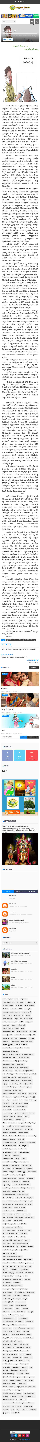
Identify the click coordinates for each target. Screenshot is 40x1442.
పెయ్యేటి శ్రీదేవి (19, 1204)
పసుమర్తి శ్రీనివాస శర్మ (18, 1191)
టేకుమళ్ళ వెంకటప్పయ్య (9, 1139)
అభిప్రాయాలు (29, 1022)
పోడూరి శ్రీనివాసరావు (8, 1211)
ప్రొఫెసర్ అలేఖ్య (7, 1220)
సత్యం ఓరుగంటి (22, 1383)
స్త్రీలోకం (12, 1409)
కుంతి (20, 1090)
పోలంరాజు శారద (7, 1214)
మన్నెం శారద (16, 1282)
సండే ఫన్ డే (19, 1380)
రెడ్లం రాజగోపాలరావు (19, 1328)
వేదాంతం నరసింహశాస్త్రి (25, 1354)
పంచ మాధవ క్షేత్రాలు (24, 1185)
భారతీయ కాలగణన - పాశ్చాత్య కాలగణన (22, 1263)
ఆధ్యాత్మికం (6, 1038)
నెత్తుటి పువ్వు (6, 1185)
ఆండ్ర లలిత (33, 1031)
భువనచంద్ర (28, 1266)
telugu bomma (29, 1005)
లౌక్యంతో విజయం (7, 1338)
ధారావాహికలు (7, 1175)
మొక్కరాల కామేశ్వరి (21, 1299)
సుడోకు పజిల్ (29, 1403)
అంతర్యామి (28, 1009)
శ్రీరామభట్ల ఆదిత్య (29, 1377)
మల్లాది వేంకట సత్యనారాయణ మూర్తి (12, 1286)
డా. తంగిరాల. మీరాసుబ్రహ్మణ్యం (26, 1142)
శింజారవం (24, 1367)
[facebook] (16, 1)
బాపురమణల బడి (8, 1227)
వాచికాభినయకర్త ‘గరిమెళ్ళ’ (10, 1344)
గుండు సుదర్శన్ (7, 1110)
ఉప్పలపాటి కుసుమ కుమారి (22, 1048)
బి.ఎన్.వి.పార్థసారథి (8, 1233)
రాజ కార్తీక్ (30, 1312)
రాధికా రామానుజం (18, 1315)
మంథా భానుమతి (22, 1276)
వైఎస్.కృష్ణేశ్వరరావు (8, 1360)
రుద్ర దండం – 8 (19, 1321)
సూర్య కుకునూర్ (28, 1406)
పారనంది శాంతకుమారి (9, 1194)
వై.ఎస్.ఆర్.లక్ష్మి (28, 1357)
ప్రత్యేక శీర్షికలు (19, 1217)
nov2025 (4, 673)
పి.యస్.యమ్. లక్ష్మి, (31, 35)
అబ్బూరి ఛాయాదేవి (18, 1022)
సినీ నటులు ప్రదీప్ (30, 1396)
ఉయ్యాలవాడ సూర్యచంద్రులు (10, 1051)
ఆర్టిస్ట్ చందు (23, 1038)
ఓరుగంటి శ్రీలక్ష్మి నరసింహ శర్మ (19, 1061)
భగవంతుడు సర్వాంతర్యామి (10, 1250)
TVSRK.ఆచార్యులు (8, 1005)
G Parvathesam (30, 1002)
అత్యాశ (13, 977)
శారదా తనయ (7, 1367)
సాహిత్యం (5, 1396)
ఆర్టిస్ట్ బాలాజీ (15, 1041)
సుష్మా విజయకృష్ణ (16, 1406)
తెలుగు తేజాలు (24, 1162)
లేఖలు (29, 1334)
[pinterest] (23, 1435)
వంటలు (17, 1338)
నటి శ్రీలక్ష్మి (21, 1178)
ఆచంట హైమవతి (7, 1035)
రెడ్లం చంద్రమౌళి (7, 1328)
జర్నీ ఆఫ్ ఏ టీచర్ (8, 1129)
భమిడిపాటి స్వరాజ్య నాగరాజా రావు (12, 1256)
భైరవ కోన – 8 (15, 1269)
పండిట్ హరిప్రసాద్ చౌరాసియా (11, 1188)
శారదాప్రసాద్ (16, 1367)
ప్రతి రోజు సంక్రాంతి (8, 1217)
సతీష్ (13, 1383)
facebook (23, 737)
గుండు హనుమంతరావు (19, 1110)
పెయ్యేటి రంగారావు (8, 1204)
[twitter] (18, 1)
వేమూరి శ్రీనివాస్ (17, 1357)
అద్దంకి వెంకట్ (18, 1018)
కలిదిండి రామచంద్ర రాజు (9, 1077)
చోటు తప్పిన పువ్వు (30, 1123)
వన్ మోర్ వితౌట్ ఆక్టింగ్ (9, 1341)
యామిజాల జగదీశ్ (8, 1305)
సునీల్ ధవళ (6, 1406)
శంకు (28, 1360)
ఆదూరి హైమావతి (19, 1035)
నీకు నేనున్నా (26, 1181)
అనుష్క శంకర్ (7, 1022)
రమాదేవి (17, 1308)
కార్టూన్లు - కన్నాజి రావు (16, 1084)
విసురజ (28, 1347)
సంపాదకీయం (6, 1383)
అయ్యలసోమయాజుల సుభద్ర (10, 1028)
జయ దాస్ (16, 1126)
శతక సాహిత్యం (7, 1364)
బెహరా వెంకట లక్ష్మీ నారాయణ (20, 1243)
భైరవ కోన (5, 1269)
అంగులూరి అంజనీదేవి (16, 1009)
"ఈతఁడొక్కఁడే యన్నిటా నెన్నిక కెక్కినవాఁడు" (15, 826)
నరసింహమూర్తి (30, 1178)
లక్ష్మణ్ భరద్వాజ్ (7, 1331)
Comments (8, 891)
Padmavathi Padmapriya (16, 920)
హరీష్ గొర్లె (25, 1409)
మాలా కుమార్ (7, 1295)
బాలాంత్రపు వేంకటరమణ (24, 1230)
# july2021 (9, 640)
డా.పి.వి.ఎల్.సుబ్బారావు (9, 1152)
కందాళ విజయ (24, 1067)
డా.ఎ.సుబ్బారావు (23, 1145)
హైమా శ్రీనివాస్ (15, 1413)
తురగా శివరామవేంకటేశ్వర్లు (10, 1162)
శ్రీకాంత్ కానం (14, 1370)
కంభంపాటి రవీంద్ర (7, 1071)
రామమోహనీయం (23, 1318)
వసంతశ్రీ (20, 1341)
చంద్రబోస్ (19, 1116)
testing (5, 1009)
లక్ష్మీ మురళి (26, 1331)
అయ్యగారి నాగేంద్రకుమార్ (18, 1025)
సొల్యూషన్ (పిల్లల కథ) (7, 709)
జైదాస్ (28, 1136)
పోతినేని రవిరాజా (21, 1211)
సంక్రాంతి (5, 1380)
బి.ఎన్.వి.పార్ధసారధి (21, 1233)
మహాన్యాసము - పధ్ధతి (9, 1289)
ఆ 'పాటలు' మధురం (22, 1031)
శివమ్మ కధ (6, 1370)
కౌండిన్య (26, 1103)
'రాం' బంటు (20, 1002)
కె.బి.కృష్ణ (32, 1097)
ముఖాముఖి (26, 1295)
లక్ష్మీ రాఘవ (6, 1334)
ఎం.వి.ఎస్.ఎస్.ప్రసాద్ (23, 1057)
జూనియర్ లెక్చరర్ (23, 1132)
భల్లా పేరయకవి (28, 1259)
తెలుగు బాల (6, 1165)
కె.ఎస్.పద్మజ (24, 1097)
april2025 (5, 694)
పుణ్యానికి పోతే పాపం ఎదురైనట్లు (19, 961)
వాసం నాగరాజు (24, 1344)
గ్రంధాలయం (31, 1113)
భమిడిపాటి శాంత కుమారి (9, 1253)
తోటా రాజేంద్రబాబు (26, 1165)
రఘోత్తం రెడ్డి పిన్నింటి (21, 1305)
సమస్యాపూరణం (18, 1390)
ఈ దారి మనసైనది (8, 1048)
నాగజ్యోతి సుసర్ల (16, 1181)
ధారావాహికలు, (22, 35)
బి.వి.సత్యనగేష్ (18, 1240)
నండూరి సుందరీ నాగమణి (10, 1178)
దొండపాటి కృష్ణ (21, 1171)
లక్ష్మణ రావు (30, 1328)
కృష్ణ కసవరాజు (7, 1097)
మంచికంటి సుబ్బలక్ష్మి (8, 1272)
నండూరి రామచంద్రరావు (19, 1175)
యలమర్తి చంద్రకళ (20, 1302)
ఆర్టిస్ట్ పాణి (31, 1038)
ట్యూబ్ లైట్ (21, 1139)
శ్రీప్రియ (27, 1373)
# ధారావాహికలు (18, 640)
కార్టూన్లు (5, 1084)
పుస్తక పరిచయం (7, 1201)
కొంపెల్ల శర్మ (6, 1100)
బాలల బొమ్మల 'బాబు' (9, 1230)
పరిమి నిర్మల (6, 1191)
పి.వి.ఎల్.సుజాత (20, 1198)
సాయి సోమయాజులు (29, 1393)
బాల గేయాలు (18, 1227)
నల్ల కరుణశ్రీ (6, 1181)
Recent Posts (20, 891)
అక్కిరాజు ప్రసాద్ (26, 1012)
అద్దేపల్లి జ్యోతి (28, 1018)
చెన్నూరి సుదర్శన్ (20, 1119)
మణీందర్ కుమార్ (17, 1279)
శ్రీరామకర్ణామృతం (17, 1377)
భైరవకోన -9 (24, 1269)
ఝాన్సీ (34, 1136)
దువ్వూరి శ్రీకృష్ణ (28, 1168)
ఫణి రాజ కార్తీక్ (18, 1220)
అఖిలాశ (28, 1015)
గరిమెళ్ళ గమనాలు (22, 1106)
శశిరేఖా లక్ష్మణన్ (24, 1364)
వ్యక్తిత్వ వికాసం (20, 1360)
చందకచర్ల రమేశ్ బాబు (9, 1116)
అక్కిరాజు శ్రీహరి (7, 1015)
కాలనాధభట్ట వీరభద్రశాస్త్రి (9, 1087)
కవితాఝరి (6, 1080)
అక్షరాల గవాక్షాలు (18, 1015)
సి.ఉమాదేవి (13, 1396)
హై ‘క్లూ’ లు (6, 1413)
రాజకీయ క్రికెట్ (7, 1315)
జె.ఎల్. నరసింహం (8, 1136)
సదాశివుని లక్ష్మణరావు (9, 1387)
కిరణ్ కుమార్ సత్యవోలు (24, 1087)
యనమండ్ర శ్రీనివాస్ (8, 1302)
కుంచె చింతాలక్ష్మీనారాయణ (10, 1090)
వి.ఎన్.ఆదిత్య (7, 1347)
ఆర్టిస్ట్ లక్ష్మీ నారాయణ (27, 1041)
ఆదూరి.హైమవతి (30, 1035)
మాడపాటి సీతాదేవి (20, 1292)
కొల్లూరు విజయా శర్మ (30, 1100)
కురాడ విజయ (32, 1093)
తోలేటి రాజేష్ (6, 1168)
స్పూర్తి (18, 1409)
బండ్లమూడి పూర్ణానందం (9, 1224)
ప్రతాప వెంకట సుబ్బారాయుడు (22, 1214)
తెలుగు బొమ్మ (15, 1165)
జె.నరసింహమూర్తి (19, 1136)
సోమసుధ (5, 1409)
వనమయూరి (29, 1338)
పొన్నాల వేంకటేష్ (7, 1207)
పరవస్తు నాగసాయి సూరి (27, 1188)
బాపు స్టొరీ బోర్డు (22, 1224)
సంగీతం (12, 1380)
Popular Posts (31, 892)
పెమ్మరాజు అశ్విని (27, 1201)
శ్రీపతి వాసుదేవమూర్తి (8, 1373)
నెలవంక (15, 1185)
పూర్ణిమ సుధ (17, 1201)
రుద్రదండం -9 (29, 1321)
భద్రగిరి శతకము (24, 1250)
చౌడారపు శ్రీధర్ (7, 1126)
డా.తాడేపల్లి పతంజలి (20, 1149)
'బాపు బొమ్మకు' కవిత (9, 1002)
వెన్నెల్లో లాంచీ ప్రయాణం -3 (21, 1351)
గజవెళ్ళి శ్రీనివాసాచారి (9, 1106)
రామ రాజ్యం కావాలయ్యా (9, 1318)
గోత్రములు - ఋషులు (20, 1113)
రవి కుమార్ (6, 1312)
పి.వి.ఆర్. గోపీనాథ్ (8, 1198)
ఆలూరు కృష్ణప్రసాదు (8, 1044)
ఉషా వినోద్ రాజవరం (27, 1054)
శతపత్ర (15, 1364)
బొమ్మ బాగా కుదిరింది (8, 1246)
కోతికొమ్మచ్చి (6, 1103)
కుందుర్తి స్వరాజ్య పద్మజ (9, 1093)
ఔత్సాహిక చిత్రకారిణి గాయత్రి (10, 1067)
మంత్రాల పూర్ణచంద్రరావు (9, 1276)
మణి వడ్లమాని (7, 1279)
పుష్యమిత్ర (30, 1198)
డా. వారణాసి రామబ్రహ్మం (9, 1145)
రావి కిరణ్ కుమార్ (8, 1321)
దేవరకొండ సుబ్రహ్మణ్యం (9, 1171)
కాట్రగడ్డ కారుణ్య (15, 1080)
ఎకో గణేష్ (6, 1061)
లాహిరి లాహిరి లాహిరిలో (18, 1334)
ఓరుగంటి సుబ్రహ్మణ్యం (9, 1064)
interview (19, 1005)
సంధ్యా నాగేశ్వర (29, 1380)
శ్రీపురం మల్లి (20, 1373)
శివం (31, 1367)
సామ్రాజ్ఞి (19, 1393)
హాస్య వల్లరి (33, 1409)
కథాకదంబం (18, 1071)
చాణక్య (27, 1116)
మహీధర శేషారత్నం (22, 1289)
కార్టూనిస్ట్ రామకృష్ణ (27, 1080)
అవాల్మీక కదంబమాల (8, 1031)
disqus (36, 737)
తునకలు (24, 1158)
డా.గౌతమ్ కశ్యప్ (7, 1149)
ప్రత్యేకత (13, 985)
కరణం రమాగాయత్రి (25, 1074)
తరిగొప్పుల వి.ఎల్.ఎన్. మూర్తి (11, 1158)
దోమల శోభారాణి (31, 1171)
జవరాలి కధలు (19, 1129)
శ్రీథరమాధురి (23, 1370)
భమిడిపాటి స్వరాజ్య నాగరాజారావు (12, 1259)
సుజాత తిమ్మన (20, 1403)
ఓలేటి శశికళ (20, 1064)
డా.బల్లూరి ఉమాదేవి (24, 1152)
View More (35, 667)
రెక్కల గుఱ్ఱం (6, 1325)
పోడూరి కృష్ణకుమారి (19, 1207)
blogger (30, 737)
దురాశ (2, 730)
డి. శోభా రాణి (6, 1155)
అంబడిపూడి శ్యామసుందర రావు (11, 1012)
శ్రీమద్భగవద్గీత (7, 1377)
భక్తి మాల (23, 1246)
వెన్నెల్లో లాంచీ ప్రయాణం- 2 (10, 1354)
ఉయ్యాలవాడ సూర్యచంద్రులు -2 (11, 1054)
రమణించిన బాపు (7, 1308)
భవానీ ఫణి (6, 1263)
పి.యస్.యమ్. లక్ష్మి (22, 1194)
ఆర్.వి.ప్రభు (14, 1038)
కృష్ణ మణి (16, 1097)
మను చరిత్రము (7, 1282)
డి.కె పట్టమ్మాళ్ (16, 1155)
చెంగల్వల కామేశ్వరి (8, 1119)
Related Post (6, 667)
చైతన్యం (21, 1123)
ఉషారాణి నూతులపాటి (9, 1057)
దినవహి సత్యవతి (17, 1168)
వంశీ (22, 1338)
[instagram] (27, 1435)
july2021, (15, 35)
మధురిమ (27, 1279)
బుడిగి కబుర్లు (6, 1243)
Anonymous (12, 896)
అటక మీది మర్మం (7, 1018)
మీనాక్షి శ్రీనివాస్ (17, 1295)
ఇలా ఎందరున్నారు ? (21, 1044)
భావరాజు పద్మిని (7, 1266)
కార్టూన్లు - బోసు (28, 1084)
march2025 (5, 715)
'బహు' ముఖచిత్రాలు (8, 999)
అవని (22, 1028)
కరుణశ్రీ (34, 1074)
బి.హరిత (27, 1240)
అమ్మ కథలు (6, 1025)
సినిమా (21, 1396)
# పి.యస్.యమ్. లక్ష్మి (29, 640)
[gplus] (21, 1)
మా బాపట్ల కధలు (7, 1292)
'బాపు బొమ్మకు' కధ (21, 999)
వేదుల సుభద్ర (6, 1357)
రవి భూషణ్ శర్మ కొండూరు (18, 1312)
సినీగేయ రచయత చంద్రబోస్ (10, 1400)
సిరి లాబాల (23, 1400)
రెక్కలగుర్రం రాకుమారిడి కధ (19, 1325)
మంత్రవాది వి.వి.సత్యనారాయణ (24, 1272)
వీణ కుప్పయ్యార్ (7, 1351)
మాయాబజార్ (30, 1292)
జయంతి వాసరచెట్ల (26, 1126)
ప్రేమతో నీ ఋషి (29, 1217)
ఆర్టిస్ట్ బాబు (6, 1041)
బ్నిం (18, 1246)
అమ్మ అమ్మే (4, 688)
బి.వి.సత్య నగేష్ (7, 1240)
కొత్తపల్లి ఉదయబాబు (16, 1100)
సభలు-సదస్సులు (7, 1390)
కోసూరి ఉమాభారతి (17, 1103)
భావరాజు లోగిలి (18, 1266)
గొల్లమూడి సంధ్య (7, 1113)
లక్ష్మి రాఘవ (17, 1331)
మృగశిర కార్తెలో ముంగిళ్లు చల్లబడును (20, 953)
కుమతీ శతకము (22, 1093)
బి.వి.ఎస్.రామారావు (20, 1237)
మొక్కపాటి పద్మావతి (8, 1299)
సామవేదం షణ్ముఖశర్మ (9, 1393)
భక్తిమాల (30, 1246)
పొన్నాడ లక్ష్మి (28, 1204)
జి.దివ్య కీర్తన (28, 1129)
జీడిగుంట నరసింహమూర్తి (9, 1132)
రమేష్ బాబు (25, 1308)
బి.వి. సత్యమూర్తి (7, 1237)
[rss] (24, 1)
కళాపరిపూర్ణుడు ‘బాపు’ (24, 1077)
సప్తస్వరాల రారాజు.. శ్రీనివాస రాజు (26, 1387)
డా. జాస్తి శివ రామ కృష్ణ (9, 1142)
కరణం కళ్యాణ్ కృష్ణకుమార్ (10, 1074)
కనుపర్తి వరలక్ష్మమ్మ (28, 1071)
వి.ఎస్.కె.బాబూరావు (18, 1347)
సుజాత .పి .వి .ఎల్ (8, 1403)
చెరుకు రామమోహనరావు (9, 1123)
